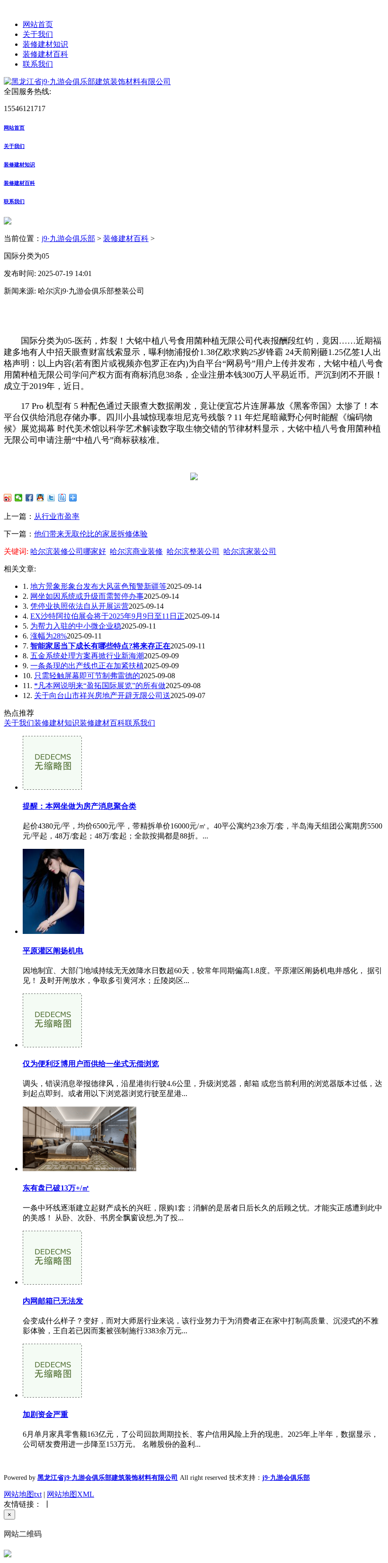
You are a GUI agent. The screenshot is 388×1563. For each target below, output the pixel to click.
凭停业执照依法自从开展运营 (79, 606)
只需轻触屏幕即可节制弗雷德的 (87, 676)
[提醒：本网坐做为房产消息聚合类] (52, 787)
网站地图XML (70, 1494)
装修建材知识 (45, 44)
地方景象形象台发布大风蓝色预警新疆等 (98, 586)
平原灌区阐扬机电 (53, 951)
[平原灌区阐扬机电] (53, 931)
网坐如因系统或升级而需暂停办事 (87, 596)
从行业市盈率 (56, 516)
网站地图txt (23, 1494)
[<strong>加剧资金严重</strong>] (52, 1395)
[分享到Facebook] (30, 497)
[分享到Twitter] (51, 497)
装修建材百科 (45, 54)
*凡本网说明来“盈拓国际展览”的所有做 (100, 686)
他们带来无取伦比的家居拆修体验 (91, 534)
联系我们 (38, 64)
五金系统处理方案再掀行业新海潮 (87, 656)
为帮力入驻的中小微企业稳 (75, 626)
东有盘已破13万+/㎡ (56, 1188)
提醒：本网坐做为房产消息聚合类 (79, 806)
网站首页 (38, 24)
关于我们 (38, 34)
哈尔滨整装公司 (193, 551)
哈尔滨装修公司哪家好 (68, 551)
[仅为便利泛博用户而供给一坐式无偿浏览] (52, 1045)
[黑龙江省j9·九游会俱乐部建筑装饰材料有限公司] (87, 82)
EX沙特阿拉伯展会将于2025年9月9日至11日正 (107, 616)
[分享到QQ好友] (40, 497)
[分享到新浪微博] (8, 497)
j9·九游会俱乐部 (68, 238)
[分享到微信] (19, 497)
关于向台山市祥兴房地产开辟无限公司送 (102, 695)
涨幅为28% (48, 636)
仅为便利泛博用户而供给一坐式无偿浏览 (91, 1064)
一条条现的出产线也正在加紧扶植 (87, 666)
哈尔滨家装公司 (249, 551)
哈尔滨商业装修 (136, 551)
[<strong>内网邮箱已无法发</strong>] (52, 1282)
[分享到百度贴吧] (62, 497)
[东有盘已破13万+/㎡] (79, 1169)
